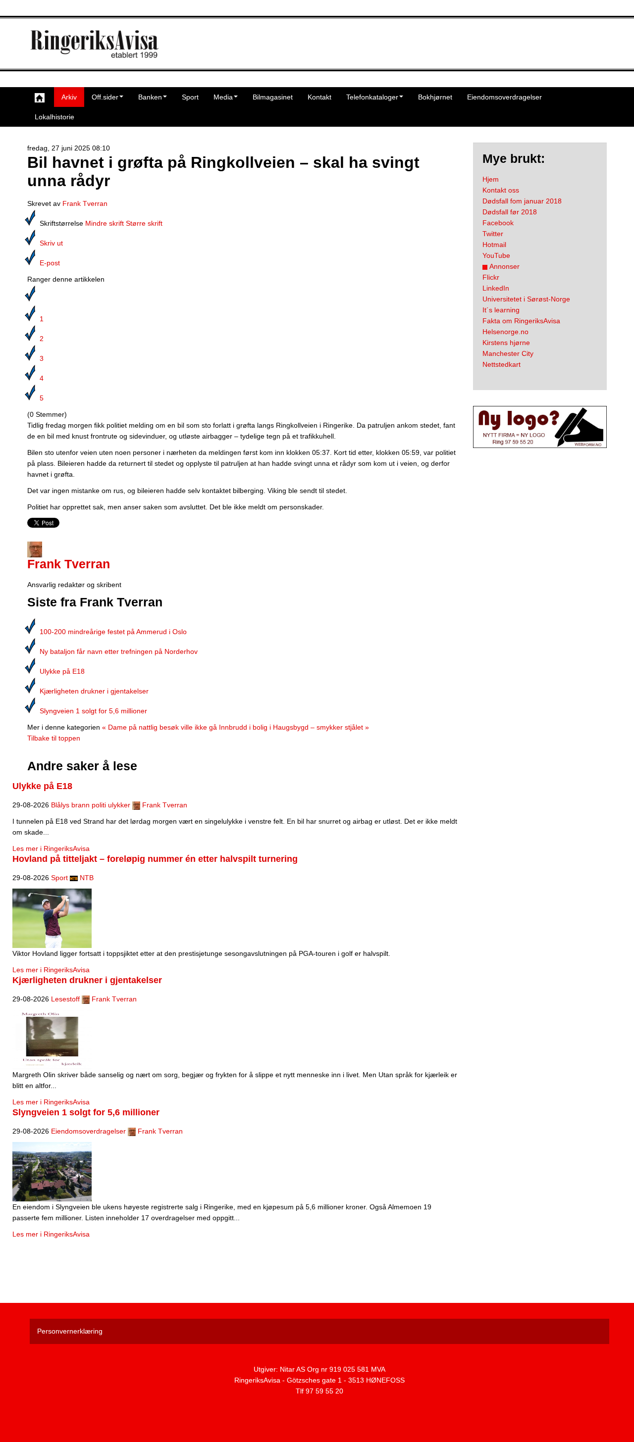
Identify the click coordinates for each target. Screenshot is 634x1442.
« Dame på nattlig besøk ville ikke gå (159, 727)
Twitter (492, 234)
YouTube (496, 255)
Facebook (498, 223)
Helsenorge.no (505, 332)
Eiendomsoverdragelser (504, 97)
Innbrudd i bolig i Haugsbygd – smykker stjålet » (294, 727)
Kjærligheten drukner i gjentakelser (94, 691)
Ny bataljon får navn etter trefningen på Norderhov (119, 651)
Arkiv (69, 97)
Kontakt (319, 97)
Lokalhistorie (54, 117)
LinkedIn (495, 288)
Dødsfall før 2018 (509, 212)
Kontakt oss (500, 190)
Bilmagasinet (273, 97)
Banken (150, 97)
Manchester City (507, 353)
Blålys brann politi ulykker (90, 805)
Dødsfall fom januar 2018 (522, 201)
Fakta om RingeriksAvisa (521, 321)
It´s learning (501, 310)
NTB (87, 878)
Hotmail (494, 245)
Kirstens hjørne (506, 343)
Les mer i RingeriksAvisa (51, 848)
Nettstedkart (501, 364)
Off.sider (105, 97)
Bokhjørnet (435, 97)
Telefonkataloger (372, 97)
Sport (190, 97)
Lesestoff (65, 999)
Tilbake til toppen (53, 738)
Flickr (490, 277)
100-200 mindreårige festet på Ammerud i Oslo (113, 632)
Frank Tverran (84, 203)
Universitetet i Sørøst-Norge (526, 299)
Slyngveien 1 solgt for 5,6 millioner (93, 711)
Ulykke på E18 (62, 671)
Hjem (490, 179)
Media (223, 97)
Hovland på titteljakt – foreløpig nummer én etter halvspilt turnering (155, 859)
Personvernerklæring (70, 1331)
